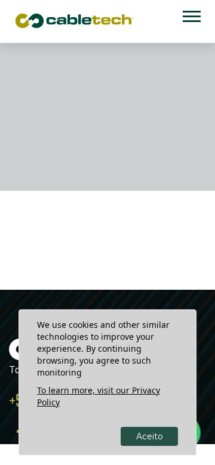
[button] (191, 14)
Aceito (149, 436)
